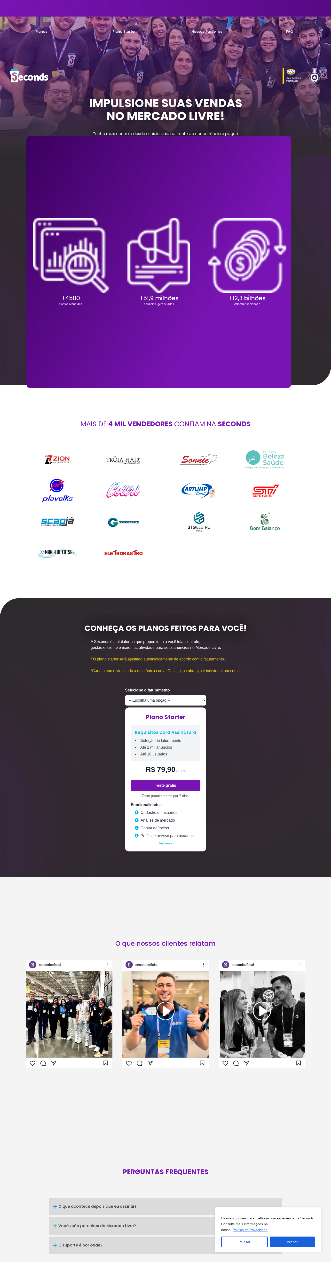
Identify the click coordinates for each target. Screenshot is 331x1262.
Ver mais (165, 843)
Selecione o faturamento (147, 690)
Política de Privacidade (250, 1230)
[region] (268, 1229)
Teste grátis (165, 785)
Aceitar (292, 1242)
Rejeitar (244, 1242)
